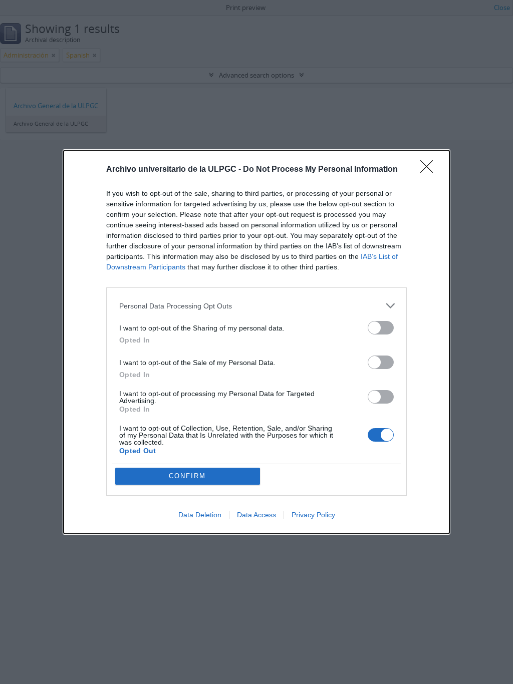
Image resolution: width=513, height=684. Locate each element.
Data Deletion (199, 515)
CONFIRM (187, 476)
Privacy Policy (313, 515)
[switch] (381, 327)
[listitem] (256, 305)
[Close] (429, 169)
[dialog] (256, 342)
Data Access (256, 515)
